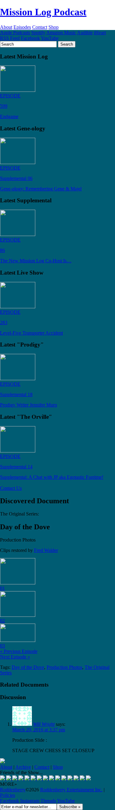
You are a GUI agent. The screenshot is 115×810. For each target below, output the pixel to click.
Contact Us (11, 488)
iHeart (100, 32)
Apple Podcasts (15, 32)
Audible (85, 32)
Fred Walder (46, 550)
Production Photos (64, 667)
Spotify (38, 32)
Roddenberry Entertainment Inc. (71, 789)
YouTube (50, 38)
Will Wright (44, 724)
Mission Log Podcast (43, 11)
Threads (48, 800)
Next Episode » (15, 656)
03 (2, 645)
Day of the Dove (28, 667)
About (6, 27)
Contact (39, 27)
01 (2, 588)
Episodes (22, 27)
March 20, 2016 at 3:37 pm (38, 729)
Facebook (30, 38)
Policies (7, 795)
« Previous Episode (18, 651)
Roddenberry (12, 789)
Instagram (29, 800)
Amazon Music (61, 32)
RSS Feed (10, 38)
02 (2, 620)
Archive (23, 767)
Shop (53, 27)
